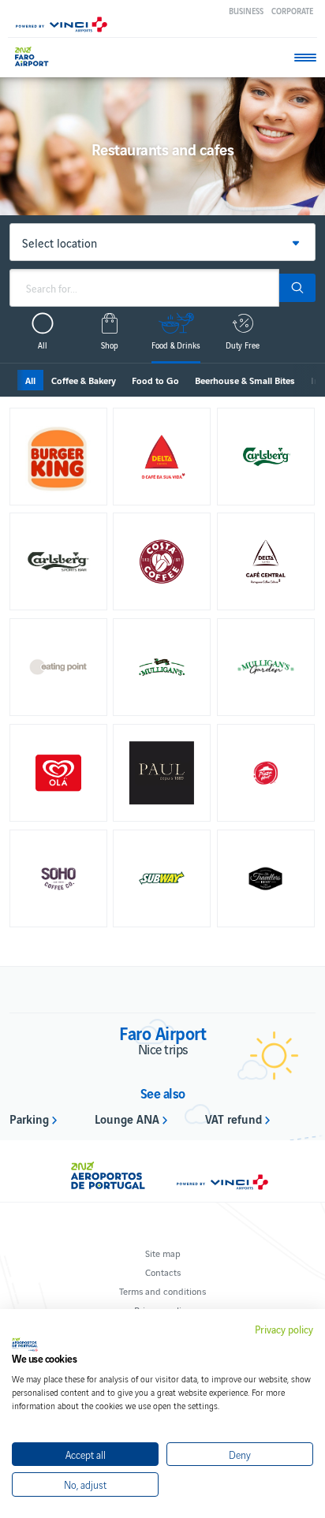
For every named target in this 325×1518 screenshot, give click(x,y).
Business (246, 11)
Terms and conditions (162, 1290)
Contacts (163, 1271)
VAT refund (233, 1118)
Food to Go (155, 380)
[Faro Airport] (39, 56)
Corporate (292, 11)
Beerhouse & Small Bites (245, 380)
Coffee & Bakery (83, 380)
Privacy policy (284, 1329)
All (30, 380)
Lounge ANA (127, 1118)
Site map (163, 1252)
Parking (29, 1118)
